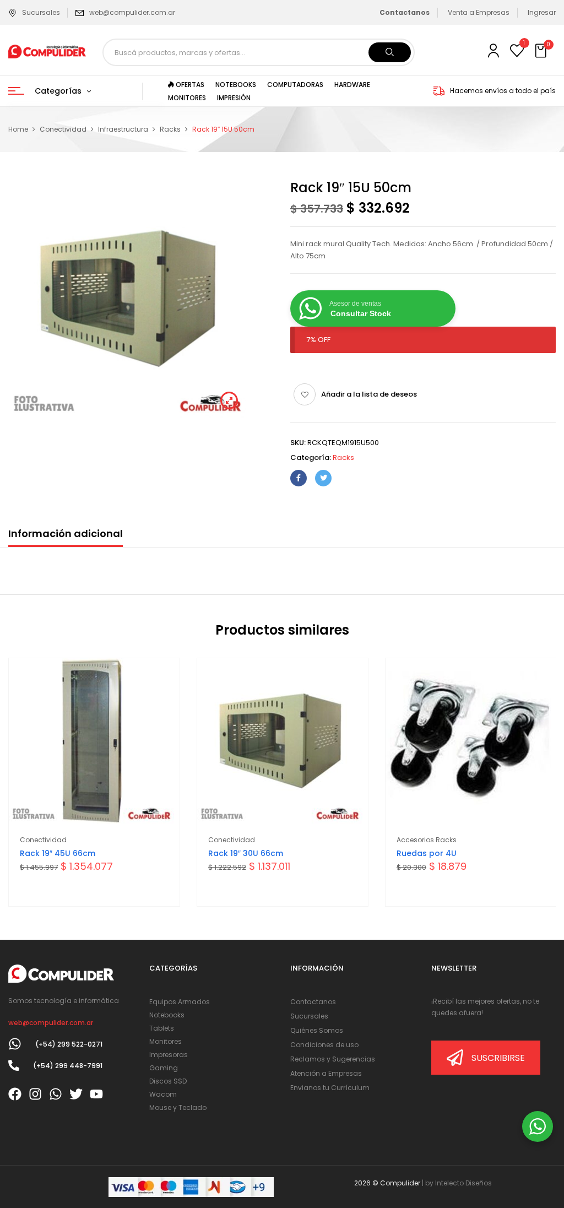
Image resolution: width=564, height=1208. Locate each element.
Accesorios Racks (427, 839)
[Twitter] (323, 478)
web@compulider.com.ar (132, 12)
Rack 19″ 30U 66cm (245, 853)
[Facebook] (298, 478)
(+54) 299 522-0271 (68, 1044)
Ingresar (542, 12)
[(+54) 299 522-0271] (14, 1043)
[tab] (65, 537)
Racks (170, 129)
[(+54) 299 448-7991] (13, 1065)
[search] (389, 52)
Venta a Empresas (478, 12)
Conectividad (63, 129)
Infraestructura (123, 129)
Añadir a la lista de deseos (369, 394)
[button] (542, 51)
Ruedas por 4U (427, 853)
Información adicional (65, 533)
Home (18, 129)
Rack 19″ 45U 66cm (57, 853)
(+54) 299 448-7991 (67, 1065)
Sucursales (41, 12)
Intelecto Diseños (463, 1183)
